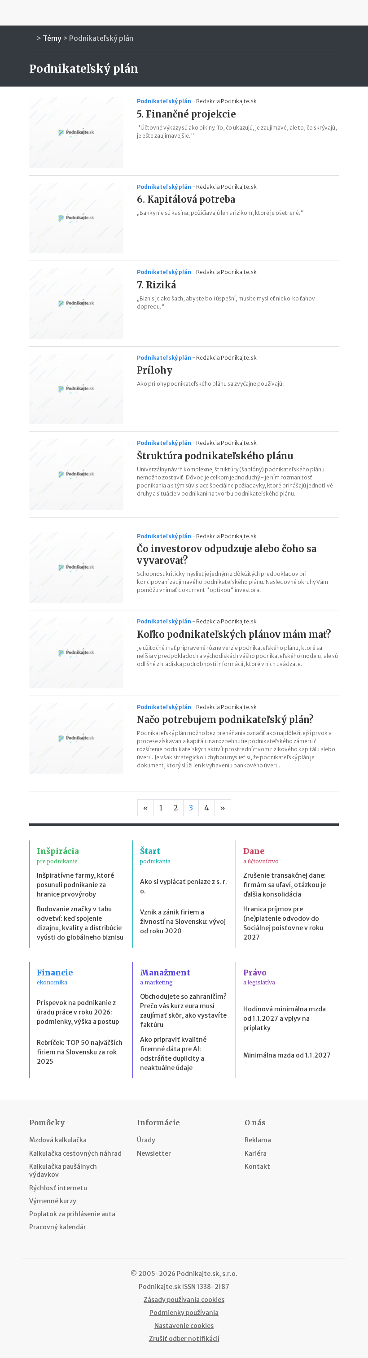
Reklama (258, 1140)
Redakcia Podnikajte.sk (226, 101)
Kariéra (256, 1153)
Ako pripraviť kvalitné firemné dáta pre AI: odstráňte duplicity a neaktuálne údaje (173, 1054)
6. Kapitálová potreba (186, 199)
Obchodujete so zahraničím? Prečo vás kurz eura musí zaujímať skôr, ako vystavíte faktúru (183, 1010)
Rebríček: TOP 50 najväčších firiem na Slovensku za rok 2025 (80, 1052)
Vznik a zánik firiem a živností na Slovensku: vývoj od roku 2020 (183, 921)
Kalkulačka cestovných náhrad (75, 1153)
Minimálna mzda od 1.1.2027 (287, 1055)
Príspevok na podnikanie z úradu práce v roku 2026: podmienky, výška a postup (78, 1012)
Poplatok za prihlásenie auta (72, 1214)
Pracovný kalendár (57, 1227)
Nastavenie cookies (184, 1326)
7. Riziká (156, 285)
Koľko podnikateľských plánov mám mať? (234, 634)
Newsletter (154, 1153)
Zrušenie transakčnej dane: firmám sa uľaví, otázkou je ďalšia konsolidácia (284, 884)
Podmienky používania (184, 1313)
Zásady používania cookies (184, 1300)
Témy (52, 38)
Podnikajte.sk (160, 1287)
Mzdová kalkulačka (58, 1140)
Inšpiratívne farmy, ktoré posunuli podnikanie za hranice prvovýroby (75, 884)
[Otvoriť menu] (31, 13)
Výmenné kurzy (52, 1201)
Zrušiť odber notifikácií (184, 1339)
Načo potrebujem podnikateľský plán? (225, 719)
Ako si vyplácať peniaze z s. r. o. (183, 886)
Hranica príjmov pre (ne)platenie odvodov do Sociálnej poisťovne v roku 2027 (283, 923)
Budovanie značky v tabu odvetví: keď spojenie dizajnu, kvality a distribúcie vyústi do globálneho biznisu (80, 923)
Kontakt (257, 1166)
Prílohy (154, 370)
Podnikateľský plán (101, 38)
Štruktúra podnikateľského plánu (215, 455)
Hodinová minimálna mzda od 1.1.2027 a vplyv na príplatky (284, 1018)
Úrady (146, 1140)
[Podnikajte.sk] (184, 12)
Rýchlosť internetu (58, 1188)
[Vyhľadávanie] (337, 13)
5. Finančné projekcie (186, 114)
